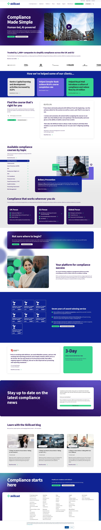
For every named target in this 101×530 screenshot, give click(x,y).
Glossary (70, 506)
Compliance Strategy (13, 446)
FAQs (70, 502)
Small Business (45, 506)
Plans (53, 4)
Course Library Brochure (47, 515)
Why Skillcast (70, 4)
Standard (57, 498)
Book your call (79, 4)
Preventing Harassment (34, 519)
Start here (15, 244)
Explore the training (42, 189)
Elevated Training (72, 505)
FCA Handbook (32, 512)
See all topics (32, 502)
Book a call (55, 326)
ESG (30, 510)
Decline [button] (72, 527)
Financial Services (46, 498)
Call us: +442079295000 (86, 498)
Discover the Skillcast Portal (67, 326)
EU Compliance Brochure (47, 518)
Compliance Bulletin (72, 498)
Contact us (84, 496)
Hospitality (45, 499)
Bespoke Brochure (46, 511)
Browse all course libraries (34, 500)
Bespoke (58, 4)
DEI (30, 508)
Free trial (88, 4)
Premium (57, 501)
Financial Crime (32, 513)
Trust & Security (72, 516)
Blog (69, 496)
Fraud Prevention (33, 515)
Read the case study (15, 369)
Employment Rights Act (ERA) (35, 509)
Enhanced (57, 500)
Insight (63, 4)
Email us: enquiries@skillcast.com (88, 499)
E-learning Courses (33, 4)
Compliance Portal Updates (60, 510)
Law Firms (44, 501)
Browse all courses (22, 120)
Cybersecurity (32, 505)
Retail (44, 505)
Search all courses (33, 498)
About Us (70, 512)
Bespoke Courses (33, 496)
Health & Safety (32, 516)
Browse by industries (27, 244)
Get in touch (83, 0)
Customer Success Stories (73, 511)
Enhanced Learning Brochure (48, 516)
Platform (47, 4)
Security (57, 508)
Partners (70, 515)
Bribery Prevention (33, 503)
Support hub (88, 0)
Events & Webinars (72, 501)
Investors (93, 0)
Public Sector (45, 504)
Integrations (58, 507)
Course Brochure (46, 513)
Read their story (47, 135)
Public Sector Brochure (47, 519)
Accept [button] (67, 527)
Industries (41, 4)
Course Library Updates (60, 511)
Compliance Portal (59, 505)
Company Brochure (46, 512)
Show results (12, 120)
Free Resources (71, 504)
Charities (44, 496)
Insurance (31, 518)
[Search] (93, 3)
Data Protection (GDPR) (34, 506)
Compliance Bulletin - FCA (73, 499)
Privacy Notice (30, 524)
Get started (58, 496)
